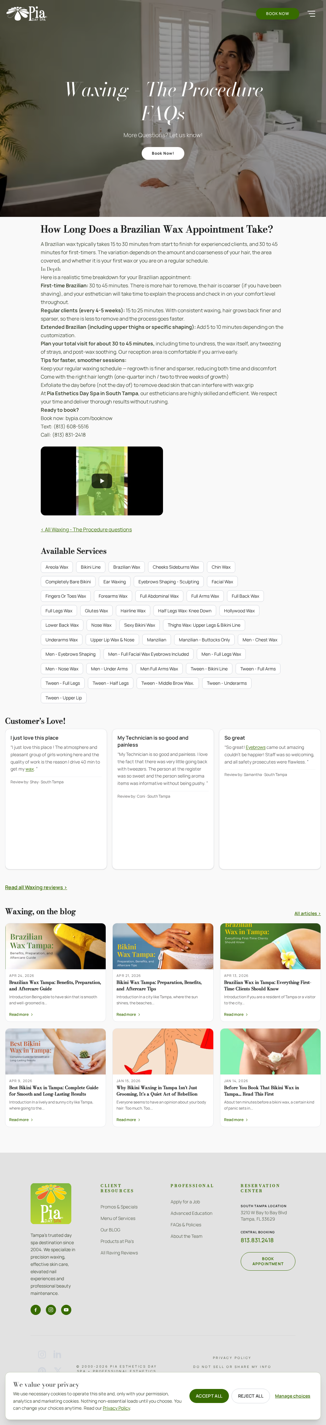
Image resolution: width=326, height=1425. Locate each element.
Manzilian (156, 640)
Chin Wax (221, 567)
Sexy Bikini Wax (139, 625)
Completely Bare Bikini (68, 582)
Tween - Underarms (227, 683)
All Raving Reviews (119, 1253)
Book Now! (163, 153)
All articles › (307, 913)
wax (29, 769)
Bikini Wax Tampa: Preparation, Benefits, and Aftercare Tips (159, 985)
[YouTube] (66, 1310)
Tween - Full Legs (63, 683)
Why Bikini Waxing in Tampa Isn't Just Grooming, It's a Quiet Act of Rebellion (157, 1090)
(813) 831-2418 (69, 434)
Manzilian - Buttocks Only (204, 640)
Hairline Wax (133, 611)
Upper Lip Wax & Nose (112, 640)
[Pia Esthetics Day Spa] (26, 13)
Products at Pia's (117, 1241)
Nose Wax (101, 625)
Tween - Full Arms (258, 669)
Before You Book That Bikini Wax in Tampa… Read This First (261, 1090)
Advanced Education (191, 1213)
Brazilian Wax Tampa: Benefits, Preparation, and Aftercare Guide (55, 985)
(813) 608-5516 (71, 426)
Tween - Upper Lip (64, 698)
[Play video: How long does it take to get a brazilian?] (102, 481)
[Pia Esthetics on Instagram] (42, 1354)
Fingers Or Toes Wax (66, 596)
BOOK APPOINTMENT (268, 1261)
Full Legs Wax (59, 611)
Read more (21, 1014)
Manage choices (292, 1396)
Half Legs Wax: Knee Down (184, 611)
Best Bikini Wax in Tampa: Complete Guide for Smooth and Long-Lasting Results (53, 1090)
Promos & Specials (119, 1207)
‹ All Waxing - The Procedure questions (86, 529)
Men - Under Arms (109, 669)
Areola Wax (57, 567)
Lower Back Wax (62, 625)
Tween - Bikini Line (209, 669)
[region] (163, 803)
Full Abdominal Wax (159, 596)
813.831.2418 (257, 1240)
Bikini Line (91, 567)
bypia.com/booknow (89, 418)
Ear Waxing (114, 582)
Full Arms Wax (205, 596)
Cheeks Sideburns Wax (176, 567)
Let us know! (185, 135)
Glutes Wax (96, 611)
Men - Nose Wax (62, 669)
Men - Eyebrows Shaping (71, 654)
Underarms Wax (62, 640)
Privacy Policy (232, 1357)
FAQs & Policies (186, 1225)
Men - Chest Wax (260, 640)
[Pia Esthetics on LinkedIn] (58, 1354)
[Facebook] (36, 1310)
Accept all (209, 1396)
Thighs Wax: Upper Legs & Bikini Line (204, 625)
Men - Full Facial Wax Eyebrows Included (148, 654)
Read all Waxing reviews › (36, 887)
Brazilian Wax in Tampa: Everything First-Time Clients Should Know (267, 985)
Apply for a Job (185, 1202)
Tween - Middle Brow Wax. (167, 683)
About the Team (186, 1236)
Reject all (251, 1396)
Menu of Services (118, 1218)
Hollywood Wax (239, 611)
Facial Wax (222, 582)
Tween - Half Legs (111, 683)
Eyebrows (256, 747)
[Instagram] (51, 1310)
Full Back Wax (245, 596)
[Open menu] (311, 13)
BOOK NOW (277, 13)
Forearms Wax (113, 596)
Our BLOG (110, 1230)
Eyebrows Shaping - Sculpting (168, 582)
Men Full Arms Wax (159, 669)
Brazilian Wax (126, 567)
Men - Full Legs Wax (221, 654)
